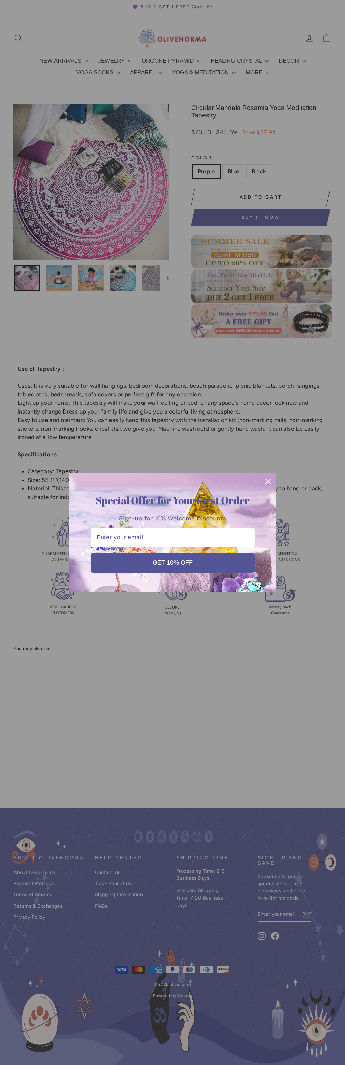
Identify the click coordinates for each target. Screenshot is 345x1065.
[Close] (268, 481)
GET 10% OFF (173, 562)
